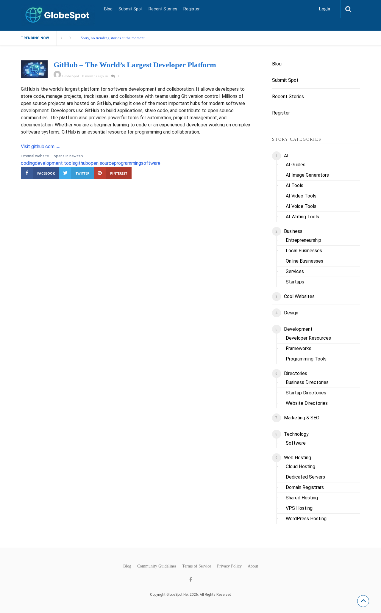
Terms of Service (196, 566)
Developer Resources (308, 338)
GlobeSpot (70, 76)
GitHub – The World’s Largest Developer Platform (135, 65)
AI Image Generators (307, 175)
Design (291, 313)
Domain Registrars (305, 487)
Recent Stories (163, 9)
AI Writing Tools (302, 217)
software (150, 163)
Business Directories (307, 382)
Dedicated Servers (305, 477)
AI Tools (294, 185)
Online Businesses (304, 261)
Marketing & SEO (301, 418)
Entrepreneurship (303, 240)
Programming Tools (306, 359)
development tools (55, 163)
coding (28, 163)
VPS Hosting (299, 508)
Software (296, 443)
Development (298, 329)
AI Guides (295, 164)
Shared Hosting (302, 498)
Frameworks (298, 348)
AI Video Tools (301, 196)
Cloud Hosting (300, 466)
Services (295, 271)
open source (101, 163)
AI (286, 156)
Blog (108, 9)
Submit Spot (130, 9)
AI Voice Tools (301, 206)
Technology (296, 434)
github (81, 163)
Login (324, 8)
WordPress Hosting (306, 518)
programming (127, 163)
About (253, 566)
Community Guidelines (156, 566)
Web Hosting (297, 457)
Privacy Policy (229, 566)
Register (191, 9)
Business (293, 231)
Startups (295, 282)
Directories (295, 373)
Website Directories (307, 403)
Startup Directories (306, 393)
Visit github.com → (40, 146)
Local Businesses (304, 250)
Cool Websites (299, 296)
